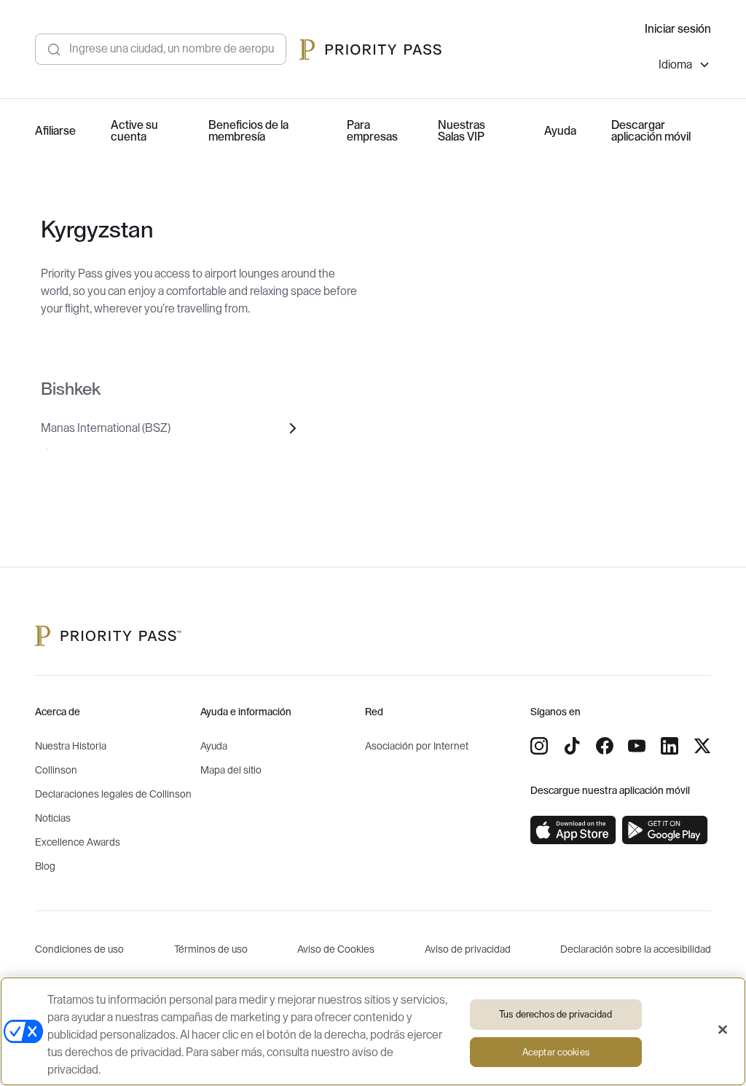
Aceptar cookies (555, 1052)
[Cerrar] (723, 1030)
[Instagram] (539, 746)
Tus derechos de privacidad (555, 1014)
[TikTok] (572, 746)
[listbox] (685, 66)
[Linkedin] (669, 746)
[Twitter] (702, 746)
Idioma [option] (675, 65)
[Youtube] (636, 746)
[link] (573, 830)
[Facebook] (604, 746)
